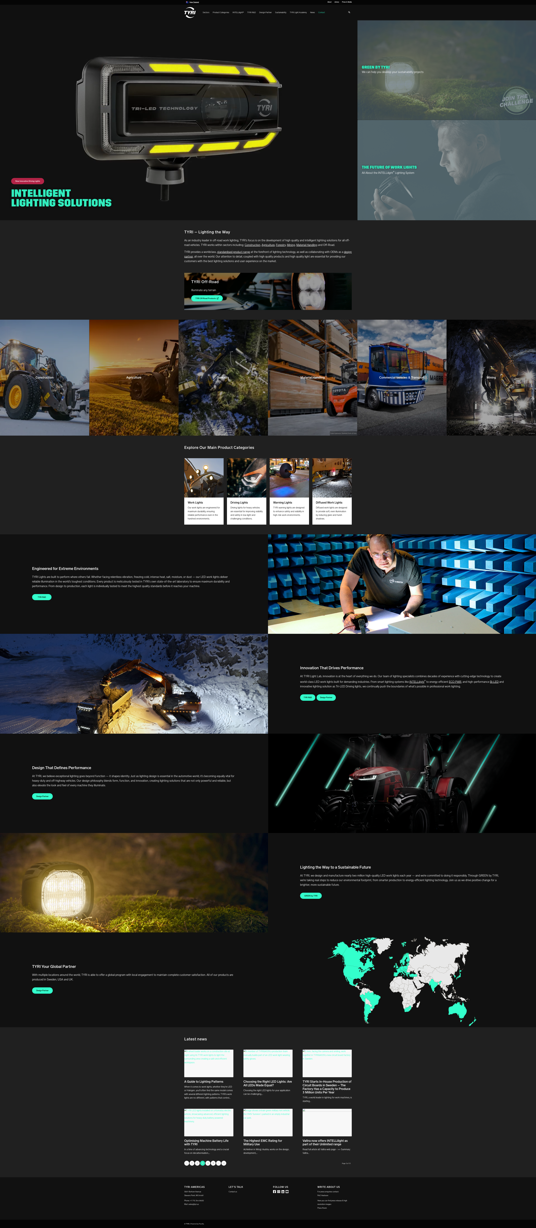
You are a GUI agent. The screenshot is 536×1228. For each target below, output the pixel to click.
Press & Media (347, 2)
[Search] (349, 12)
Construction (252, 245)
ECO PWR (455, 681)
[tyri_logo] (190, 12)
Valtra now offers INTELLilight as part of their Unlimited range (325, 1142)
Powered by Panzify (197, 1224)
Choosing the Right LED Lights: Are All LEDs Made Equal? (267, 1083)
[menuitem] (329, 2)
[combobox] (268, 2)
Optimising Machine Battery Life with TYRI (206, 1142)
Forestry (281, 245)
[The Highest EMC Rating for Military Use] (268, 1122)
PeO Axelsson (322, 1195)
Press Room (322, 1208)
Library (336, 2)
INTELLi (416, 681)
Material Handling (306, 245)
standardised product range (233, 252)
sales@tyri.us (193, 1204)
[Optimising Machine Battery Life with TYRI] (208, 1122)
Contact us (233, 1192)
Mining (291, 245)
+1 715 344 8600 (197, 1201)
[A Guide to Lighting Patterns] (208, 1063)
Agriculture (268, 245)
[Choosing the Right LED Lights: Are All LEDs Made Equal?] (268, 1063)
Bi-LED (494, 681)
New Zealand (194, 2)
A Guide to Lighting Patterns (203, 1081)
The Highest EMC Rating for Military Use (262, 1142)
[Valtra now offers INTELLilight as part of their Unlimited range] (327, 1122)
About (329, 2)
